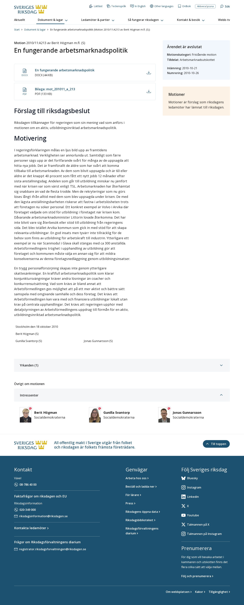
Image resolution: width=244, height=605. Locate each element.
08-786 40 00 (27, 485)
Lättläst (98, 6)
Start (17, 29)
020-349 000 (27, 510)
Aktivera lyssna (205, 6)
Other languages (163, 6)
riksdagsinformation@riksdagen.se (43, 516)
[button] (53, 20)
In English (140, 6)
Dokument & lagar (35, 29)
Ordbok (186, 6)
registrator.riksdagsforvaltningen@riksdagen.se (52, 549)
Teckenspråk (118, 6)
